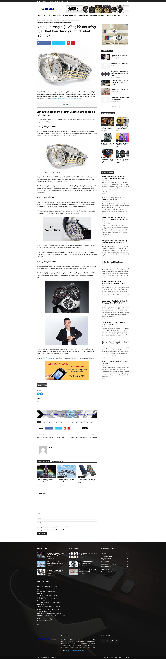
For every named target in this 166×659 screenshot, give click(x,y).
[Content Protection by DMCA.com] (67, 385)
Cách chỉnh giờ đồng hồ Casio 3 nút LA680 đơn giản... (122, 128)
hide (70, 104)
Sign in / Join (68, 1)
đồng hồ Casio (47, 358)
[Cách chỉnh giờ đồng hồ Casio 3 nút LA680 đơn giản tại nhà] (122, 121)
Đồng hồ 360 (83, 15)
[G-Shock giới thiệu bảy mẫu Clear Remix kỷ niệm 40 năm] (66, 471)
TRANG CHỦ (41, 15)
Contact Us (126, 657)
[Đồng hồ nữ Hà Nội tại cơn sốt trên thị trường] (105, 57)
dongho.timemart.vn (107, 172)
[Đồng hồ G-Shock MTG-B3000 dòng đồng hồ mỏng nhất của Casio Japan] (105, 74)
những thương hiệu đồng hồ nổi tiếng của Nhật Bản (66, 98)
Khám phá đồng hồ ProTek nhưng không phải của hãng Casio (113, 263)
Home (38, 20)
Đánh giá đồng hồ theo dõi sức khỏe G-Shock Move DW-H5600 (115, 343)
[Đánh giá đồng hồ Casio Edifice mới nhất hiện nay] (105, 100)
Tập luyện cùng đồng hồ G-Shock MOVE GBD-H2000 (113, 323)
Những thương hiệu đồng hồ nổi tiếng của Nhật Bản (82, 422)
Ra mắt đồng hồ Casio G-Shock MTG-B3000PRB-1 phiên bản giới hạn (115, 177)
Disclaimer (105, 657)
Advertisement (118, 657)
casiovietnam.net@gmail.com (76, 650)
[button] (127, 15)
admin (40, 39)
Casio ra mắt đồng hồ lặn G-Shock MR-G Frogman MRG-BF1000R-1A (115, 302)
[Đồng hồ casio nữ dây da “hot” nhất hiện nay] (105, 91)
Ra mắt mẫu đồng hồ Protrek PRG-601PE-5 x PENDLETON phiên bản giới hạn (87, 481)
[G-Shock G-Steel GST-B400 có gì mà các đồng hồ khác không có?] (105, 83)
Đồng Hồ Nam (57, 22)
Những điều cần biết (97, 15)
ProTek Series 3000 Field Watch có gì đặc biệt (115, 362)
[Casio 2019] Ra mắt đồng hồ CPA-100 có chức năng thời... (122, 161)
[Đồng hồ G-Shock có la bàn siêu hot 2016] (73, 555)
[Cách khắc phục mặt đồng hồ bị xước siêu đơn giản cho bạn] (73, 572)
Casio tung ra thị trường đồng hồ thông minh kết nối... (107, 161)
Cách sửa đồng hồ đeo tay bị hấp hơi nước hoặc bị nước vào (50, 438)
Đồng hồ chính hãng (70, 15)
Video (102, 574)
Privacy (111, 657)
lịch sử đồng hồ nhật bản (62, 422)
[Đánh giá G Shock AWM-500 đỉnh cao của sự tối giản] (122, 137)
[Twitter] (125, 1)
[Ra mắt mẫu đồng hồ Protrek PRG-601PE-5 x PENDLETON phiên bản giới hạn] (87, 471)
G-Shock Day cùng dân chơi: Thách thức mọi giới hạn (83, 438)
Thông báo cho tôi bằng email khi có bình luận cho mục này (53, 527)
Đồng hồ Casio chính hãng (108, 564)
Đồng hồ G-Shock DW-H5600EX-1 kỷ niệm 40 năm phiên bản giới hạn (114, 241)
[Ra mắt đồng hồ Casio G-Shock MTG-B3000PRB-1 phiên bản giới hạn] (46, 471)
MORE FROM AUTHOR (57, 461)
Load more (114, 106)
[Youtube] (128, 1)
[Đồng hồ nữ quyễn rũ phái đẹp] (105, 66)
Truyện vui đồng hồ (113, 15)
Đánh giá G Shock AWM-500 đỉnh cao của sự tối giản (122, 145)
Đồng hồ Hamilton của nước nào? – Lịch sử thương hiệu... (106, 128)
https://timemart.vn (47, 620)
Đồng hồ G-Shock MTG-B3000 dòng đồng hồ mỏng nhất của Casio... (119, 73)
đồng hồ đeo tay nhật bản (48, 422)
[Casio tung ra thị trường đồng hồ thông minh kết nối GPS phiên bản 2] (107, 153)
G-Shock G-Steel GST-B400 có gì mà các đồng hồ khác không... (119, 82)
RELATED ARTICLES (43, 461)
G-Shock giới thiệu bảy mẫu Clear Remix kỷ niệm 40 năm (113, 199)
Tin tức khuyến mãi (54, 15)
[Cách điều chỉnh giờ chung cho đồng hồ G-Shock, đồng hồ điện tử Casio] (73, 564)
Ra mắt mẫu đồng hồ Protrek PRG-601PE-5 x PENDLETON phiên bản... (55, 572)
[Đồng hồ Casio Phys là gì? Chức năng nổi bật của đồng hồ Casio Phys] (107, 137)
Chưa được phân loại (107, 569)
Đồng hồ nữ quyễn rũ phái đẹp (119, 63)
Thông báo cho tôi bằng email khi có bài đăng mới (51, 530)
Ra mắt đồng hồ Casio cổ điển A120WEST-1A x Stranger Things (113, 282)
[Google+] (122, 1)
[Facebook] (119, 1)
